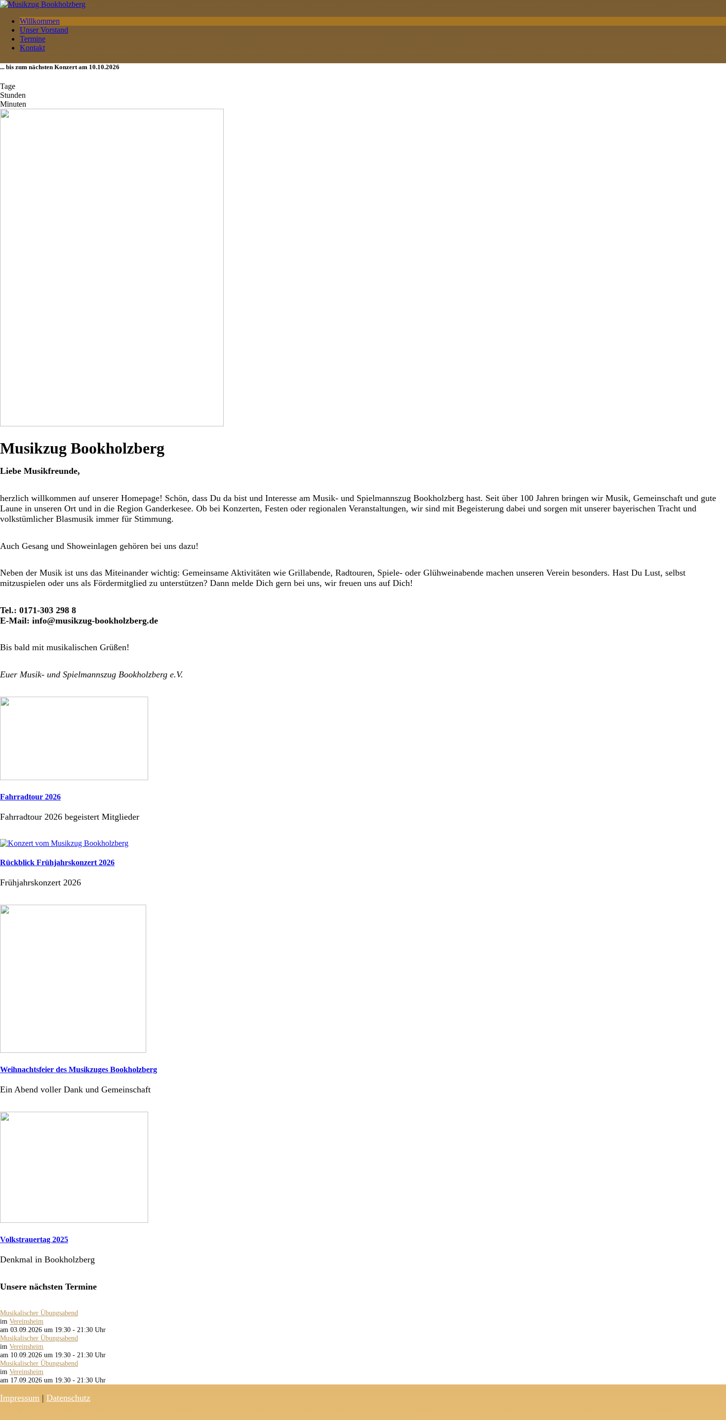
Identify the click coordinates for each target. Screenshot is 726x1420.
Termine (32, 39)
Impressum (20, 1398)
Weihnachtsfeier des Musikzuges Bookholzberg (78, 1069)
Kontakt (32, 47)
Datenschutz (68, 1398)
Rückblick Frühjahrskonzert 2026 (57, 862)
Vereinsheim (26, 1321)
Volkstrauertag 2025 (34, 1239)
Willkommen (40, 21)
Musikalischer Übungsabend (39, 1313)
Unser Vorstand (44, 30)
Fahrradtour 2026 (30, 797)
